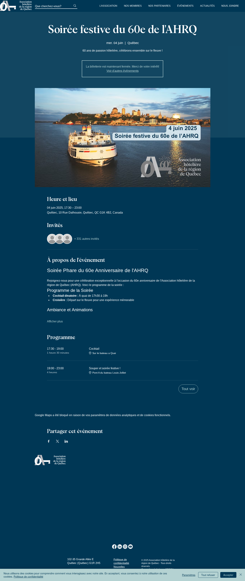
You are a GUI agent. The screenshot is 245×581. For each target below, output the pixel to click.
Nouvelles (119, 566)
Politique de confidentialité (28, 576)
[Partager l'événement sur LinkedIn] (66, 441)
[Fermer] (241, 575)
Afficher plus (55, 321)
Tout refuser (208, 575)
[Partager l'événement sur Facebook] (48, 441)
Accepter (228, 575)
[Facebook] (114, 546)
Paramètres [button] (188, 575)
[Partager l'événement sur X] (57, 441)
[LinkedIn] (119, 546)
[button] (109, 6)
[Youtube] (130, 546)
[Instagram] (125, 546)
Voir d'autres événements (123, 70)
